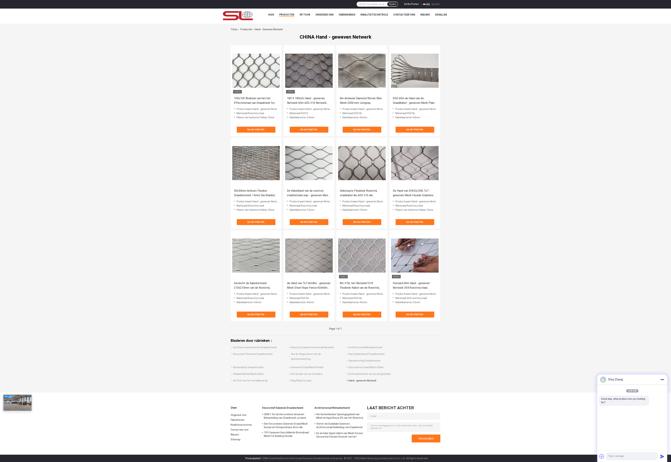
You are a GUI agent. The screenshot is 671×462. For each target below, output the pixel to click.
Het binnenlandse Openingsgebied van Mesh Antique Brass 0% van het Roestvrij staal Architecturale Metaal (339, 416)
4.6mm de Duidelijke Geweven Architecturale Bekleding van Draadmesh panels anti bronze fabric (339, 426)
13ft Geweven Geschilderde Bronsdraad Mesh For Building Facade (286, 434)
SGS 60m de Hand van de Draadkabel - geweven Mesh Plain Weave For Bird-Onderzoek (413, 101)
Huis (271, 14)
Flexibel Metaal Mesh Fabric (248, 374)
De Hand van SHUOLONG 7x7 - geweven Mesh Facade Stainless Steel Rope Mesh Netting (413, 193)
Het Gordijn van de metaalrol (306, 374)
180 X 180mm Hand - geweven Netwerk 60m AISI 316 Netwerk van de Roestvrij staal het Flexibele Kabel (308, 101)
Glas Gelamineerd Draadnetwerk (367, 354)
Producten (286, 14)
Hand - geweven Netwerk (362, 380)
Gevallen (441, 14)
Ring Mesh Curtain (301, 380)
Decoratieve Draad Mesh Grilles (366, 367)
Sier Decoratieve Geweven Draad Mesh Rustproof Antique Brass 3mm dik (286, 425)
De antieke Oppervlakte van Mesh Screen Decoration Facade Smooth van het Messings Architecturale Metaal (339, 435)
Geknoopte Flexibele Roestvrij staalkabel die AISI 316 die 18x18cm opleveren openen (358, 193)
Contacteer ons (404, 14)
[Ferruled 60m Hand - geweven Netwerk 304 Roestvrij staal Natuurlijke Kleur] (415, 255)
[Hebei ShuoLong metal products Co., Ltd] (238, 15)
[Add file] (601, 456)
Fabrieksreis (347, 14)
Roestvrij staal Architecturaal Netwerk (312, 347)
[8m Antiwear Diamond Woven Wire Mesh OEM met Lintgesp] (362, 70)
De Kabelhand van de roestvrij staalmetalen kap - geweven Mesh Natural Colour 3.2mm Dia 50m (308, 193)
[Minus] (662, 379)
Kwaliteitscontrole (374, 14)
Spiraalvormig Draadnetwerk (364, 360)
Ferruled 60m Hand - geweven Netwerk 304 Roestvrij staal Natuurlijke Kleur (411, 285)
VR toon (305, 14)
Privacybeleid (252, 458)
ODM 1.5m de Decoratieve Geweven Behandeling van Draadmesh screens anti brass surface (285, 416)
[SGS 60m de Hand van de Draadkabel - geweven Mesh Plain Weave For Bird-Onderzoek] (415, 70)
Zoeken (392, 4)
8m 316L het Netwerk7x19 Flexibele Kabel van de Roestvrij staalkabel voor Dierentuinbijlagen (360, 285)
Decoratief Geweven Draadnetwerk (253, 354)
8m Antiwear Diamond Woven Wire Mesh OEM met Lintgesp (361, 100)
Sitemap (235, 439)
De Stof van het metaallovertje (250, 380)
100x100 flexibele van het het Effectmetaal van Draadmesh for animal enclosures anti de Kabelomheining (254, 101)
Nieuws (425, 14)
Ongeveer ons (324, 14)
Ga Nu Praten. (411, 4)
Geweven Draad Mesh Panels (307, 367)
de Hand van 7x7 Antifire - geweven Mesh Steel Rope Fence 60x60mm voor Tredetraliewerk (308, 285)
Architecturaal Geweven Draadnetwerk (255, 347)
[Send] (662, 456)
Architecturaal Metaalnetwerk (366, 347)
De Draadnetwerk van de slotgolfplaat (370, 374)
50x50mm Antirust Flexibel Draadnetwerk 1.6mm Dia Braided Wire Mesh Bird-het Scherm (254, 193)
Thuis (234, 29)
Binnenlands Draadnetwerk (248, 367)
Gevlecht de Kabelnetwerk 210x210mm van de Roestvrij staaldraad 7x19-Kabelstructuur (253, 285)
